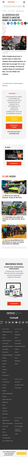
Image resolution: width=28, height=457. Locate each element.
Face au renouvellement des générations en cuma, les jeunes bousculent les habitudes (13, 242)
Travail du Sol (5, 343)
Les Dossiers (5, 435)
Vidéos (3, 429)
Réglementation (6, 420)
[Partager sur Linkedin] (15, 23)
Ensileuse (4, 358)
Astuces (4, 432)
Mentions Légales (18, 426)
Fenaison (4, 363)
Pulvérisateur (5, 349)
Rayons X (4, 379)
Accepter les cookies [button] (14, 126)
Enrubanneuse (5, 381)
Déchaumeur (5, 413)
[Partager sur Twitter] (11, 23)
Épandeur (4, 360)
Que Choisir (17, 381)
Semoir (4, 337)
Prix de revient (18, 387)
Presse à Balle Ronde (6, 399)
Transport (4, 369)
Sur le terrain (11, 11)
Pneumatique (5, 375)
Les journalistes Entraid (7, 440)
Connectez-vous (14, 133)
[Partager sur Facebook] (8, 23)
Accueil (4, 11)
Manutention (5, 352)
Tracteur (4, 334)
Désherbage (17, 360)
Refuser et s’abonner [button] (14, 119)
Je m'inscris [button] (14, 303)
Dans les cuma (20, 11)
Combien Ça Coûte (19, 384)
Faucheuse (4, 411)
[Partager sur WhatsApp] (18, 23)
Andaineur (4, 408)
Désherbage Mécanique (7, 346)
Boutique (17, 420)
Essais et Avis (18, 329)
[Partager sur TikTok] (25, 23)
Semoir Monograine (6, 340)
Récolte (4, 372)
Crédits (16, 433)
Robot (3, 366)
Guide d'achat (18, 379)
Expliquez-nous (21, 453)
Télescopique (17, 334)
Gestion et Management (7, 423)
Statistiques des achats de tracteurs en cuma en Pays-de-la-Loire (13, 218)
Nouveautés (5, 329)
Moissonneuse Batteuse (7, 355)
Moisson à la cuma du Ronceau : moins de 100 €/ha (12, 196)
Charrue (4, 384)
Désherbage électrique (7, 331)
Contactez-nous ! (18, 423)
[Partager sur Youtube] (22, 23)
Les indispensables (6, 437)
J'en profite (14, 163)
